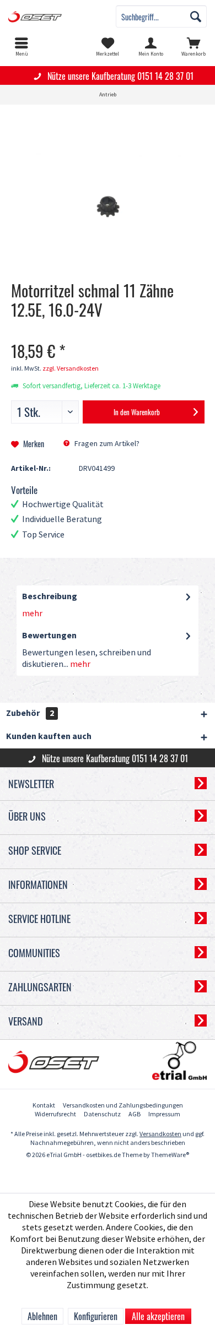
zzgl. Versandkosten (70, 369)
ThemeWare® (170, 1155)
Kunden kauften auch (49, 736)
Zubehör (30, 713)
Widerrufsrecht (55, 1114)
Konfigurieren (95, 1316)
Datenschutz (102, 1114)
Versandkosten (160, 1134)
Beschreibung (49, 596)
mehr (32, 614)
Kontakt (44, 1105)
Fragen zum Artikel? (106, 443)
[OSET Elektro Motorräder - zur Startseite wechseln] (53, 17)
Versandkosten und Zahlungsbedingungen (123, 1105)
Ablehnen (42, 1316)
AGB (134, 1114)
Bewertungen (49, 636)
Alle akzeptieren (158, 1316)
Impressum (164, 1114)
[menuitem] (21, 47)
